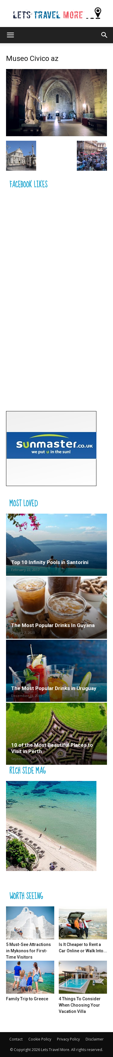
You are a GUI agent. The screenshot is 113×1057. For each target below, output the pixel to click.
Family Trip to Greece (27, 998)
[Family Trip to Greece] (30, 977)
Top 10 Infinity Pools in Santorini (49, 562)
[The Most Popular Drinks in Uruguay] (56, 671)
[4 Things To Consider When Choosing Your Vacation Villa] (83, 977)
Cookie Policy (39, 1039)
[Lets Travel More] (56, 14)
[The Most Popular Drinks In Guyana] (56, 608)
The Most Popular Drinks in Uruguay (53, 688)
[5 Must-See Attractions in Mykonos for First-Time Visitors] (30, 922)
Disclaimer (95, 1039)
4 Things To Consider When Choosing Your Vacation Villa (80, 1005)
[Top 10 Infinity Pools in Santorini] (56, 545)
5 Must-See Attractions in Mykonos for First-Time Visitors (28, 950)
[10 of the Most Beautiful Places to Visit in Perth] (56, 734)
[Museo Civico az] (56, 134)
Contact (16, 1039)
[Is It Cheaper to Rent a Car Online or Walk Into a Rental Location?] (83, 922)
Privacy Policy (68, 1039)
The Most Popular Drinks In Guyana (53, 625)
